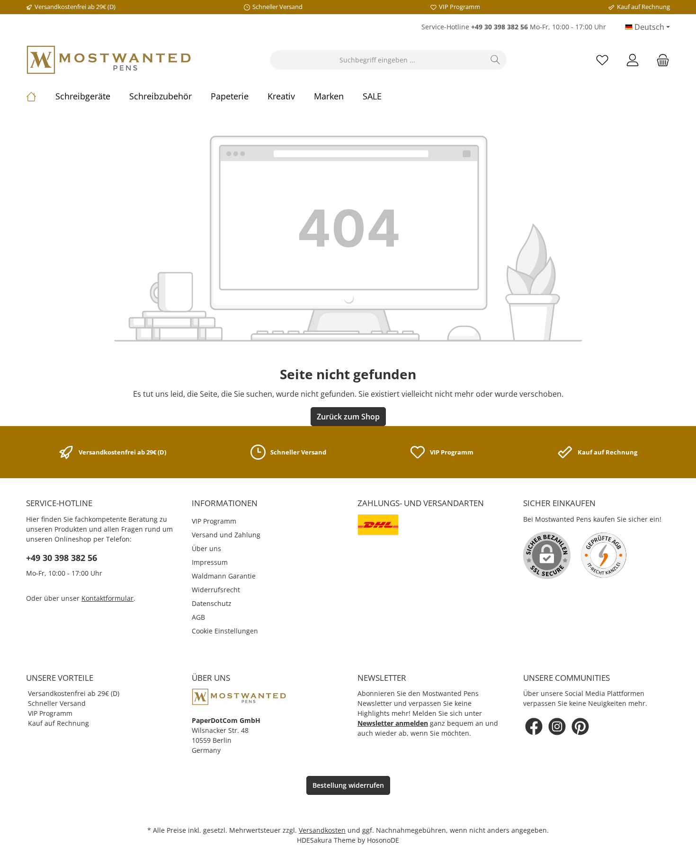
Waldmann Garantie (224, 575)
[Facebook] (533, 726)
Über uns (206, 548)
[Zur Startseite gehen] (109, 60)
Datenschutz (212, 603)
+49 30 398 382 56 (61, 557)
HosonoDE (383, 840)
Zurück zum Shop (348, 416)
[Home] (40, 96)
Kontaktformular (107, 598)
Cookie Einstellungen (225, 630)
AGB (198, 617)
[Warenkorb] (660, 60)
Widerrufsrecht (216, 589)
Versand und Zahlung (226, 534)
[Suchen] (495, 60)
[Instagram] (557, 726)
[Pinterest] (580, 726)
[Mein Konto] (632, 60)
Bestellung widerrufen (348, 785)
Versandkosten (322, 830)
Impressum (210, 562)
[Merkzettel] (602, 60)
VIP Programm (214, 521)
